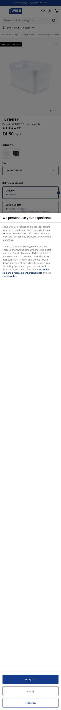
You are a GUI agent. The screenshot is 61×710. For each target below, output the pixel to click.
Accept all (30, 679)
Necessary (30, 702)
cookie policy (10, 276)
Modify (30, 691)
